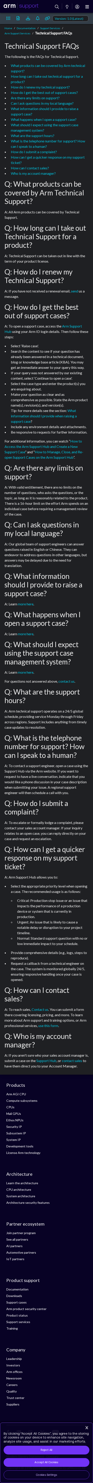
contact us (66, 681)
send (74, 291)
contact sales (72, 1060)
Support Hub (46, 1060)
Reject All (46, 1450)
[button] (8, 18)
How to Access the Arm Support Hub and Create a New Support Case (43, 446)
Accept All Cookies (46, 1462)
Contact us (40, 1009)
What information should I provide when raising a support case (44, 415)
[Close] (87, 1428)
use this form (48, 1025)
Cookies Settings (46, 1474)
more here (25, 604)
